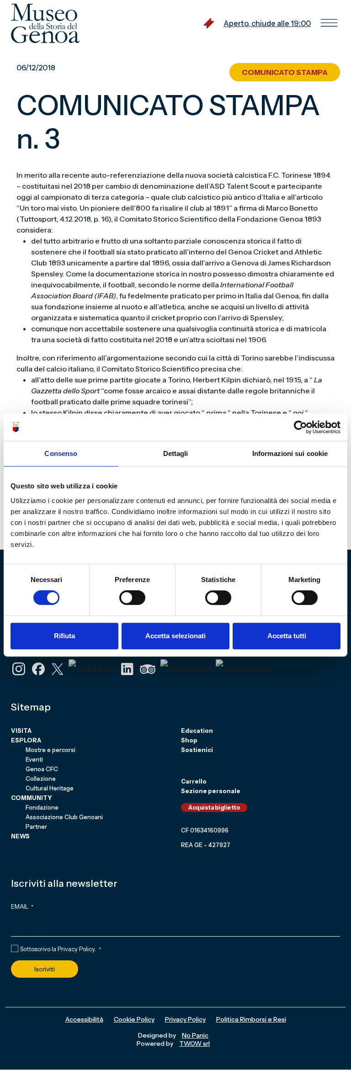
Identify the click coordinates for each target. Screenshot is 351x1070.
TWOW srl (194, 1043)
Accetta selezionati (175, 636)
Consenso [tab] (60, 453)
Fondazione (42, 807)
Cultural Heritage (50, 788)
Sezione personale (210, 791)
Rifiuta (64, 636)
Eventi (34, 759)
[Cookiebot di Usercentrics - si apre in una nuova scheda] (300, 427)
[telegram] (186, 666)
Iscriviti (44, 969)
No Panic (195, 1035)
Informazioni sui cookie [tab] (290, 453)
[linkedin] (127, 668)
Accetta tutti (286, 636)
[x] (57, 668)
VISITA (21, 730)
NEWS (20, 836)
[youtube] (92, 666)
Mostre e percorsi (50, 749)
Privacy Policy (76, 949)
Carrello (194, 781)
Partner (36, 826)
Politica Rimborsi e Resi (251, 1019)
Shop (189, 740)
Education (197, 730)
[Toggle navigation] (329, 23)
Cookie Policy (134, 1019)
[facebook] (38, 668)
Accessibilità (84, 1019)
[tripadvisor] (147, 668)
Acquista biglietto (214, 807)
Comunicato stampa (285, 72)
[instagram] (19, 668)
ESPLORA (26, 740)
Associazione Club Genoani (64, 817)
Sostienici (197, 749)
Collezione (41, 778)
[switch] (132, 597)
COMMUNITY (31, 797)
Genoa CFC (42, 769)
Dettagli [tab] (175, 453)
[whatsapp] (243, 666)
